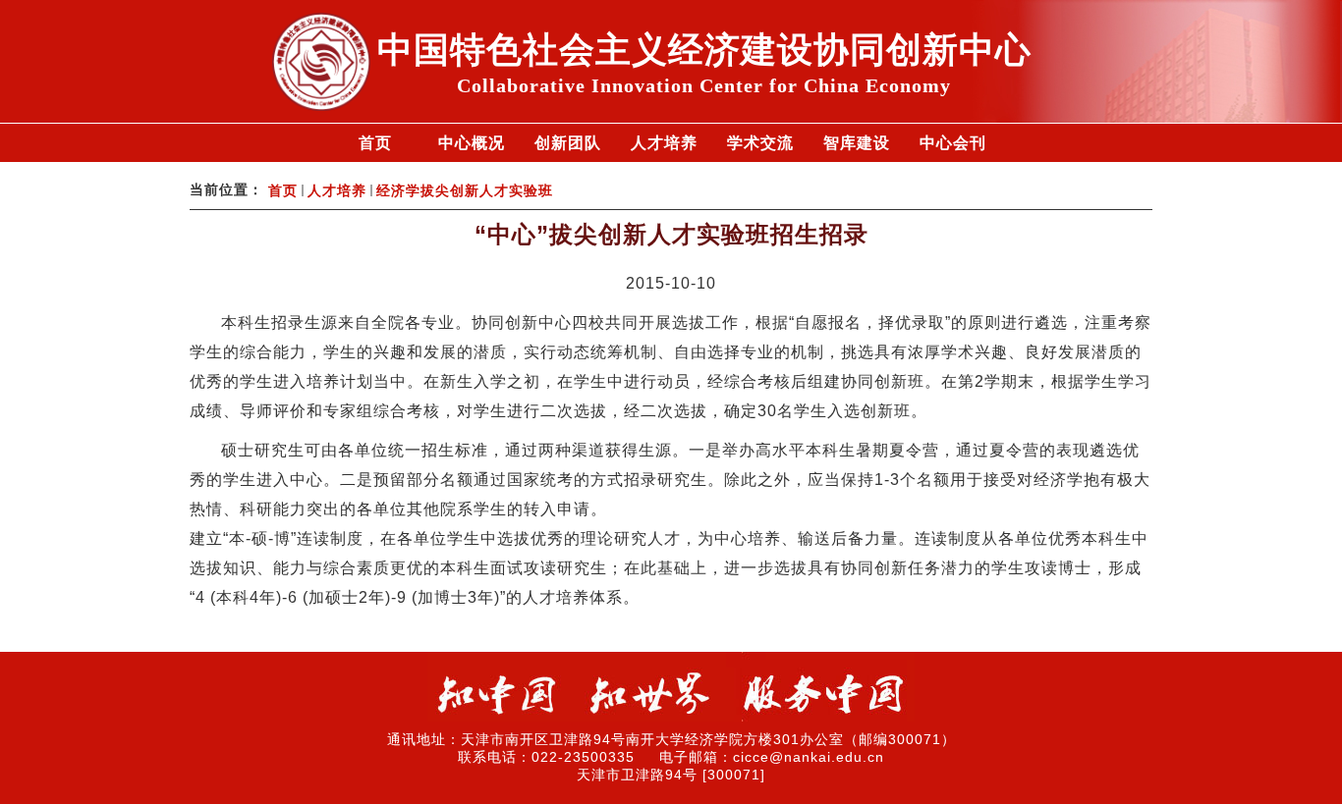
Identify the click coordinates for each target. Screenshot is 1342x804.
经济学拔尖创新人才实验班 (464, 191)
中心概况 (471, 142)
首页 (375, 142)
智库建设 (856, 142)
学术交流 (760, 142)
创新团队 (567, 142)
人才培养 (664, 142)
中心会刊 (953, 142)
